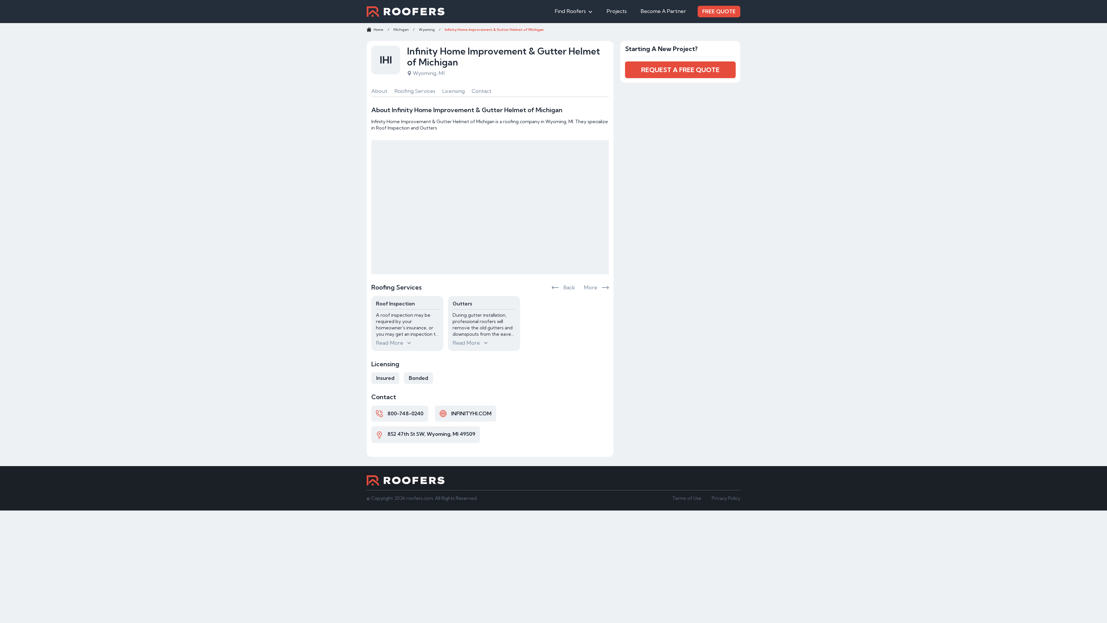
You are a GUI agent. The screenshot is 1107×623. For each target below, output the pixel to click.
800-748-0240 (405, 413)
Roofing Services (414, 91)
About (379, 91)
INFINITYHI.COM (471, 413)
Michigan (401, 29)
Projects (617, 11)
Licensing (453, 91)
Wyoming (427, 29)
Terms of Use (686, 498)
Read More (389, 342)
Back (569, 287)
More (590, 287)
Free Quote (719, 11)
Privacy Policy (726, 498)
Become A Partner (663, 11)
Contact (482, 91)
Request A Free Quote (680, 70)
